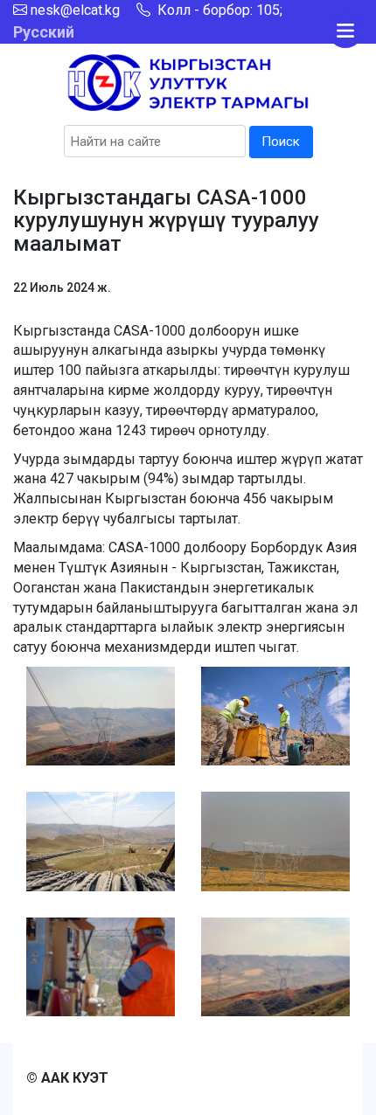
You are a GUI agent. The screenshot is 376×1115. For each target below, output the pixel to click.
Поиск (280, 141)
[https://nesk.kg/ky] (188, 81)
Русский (43, 32)
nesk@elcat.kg (75, 10)
